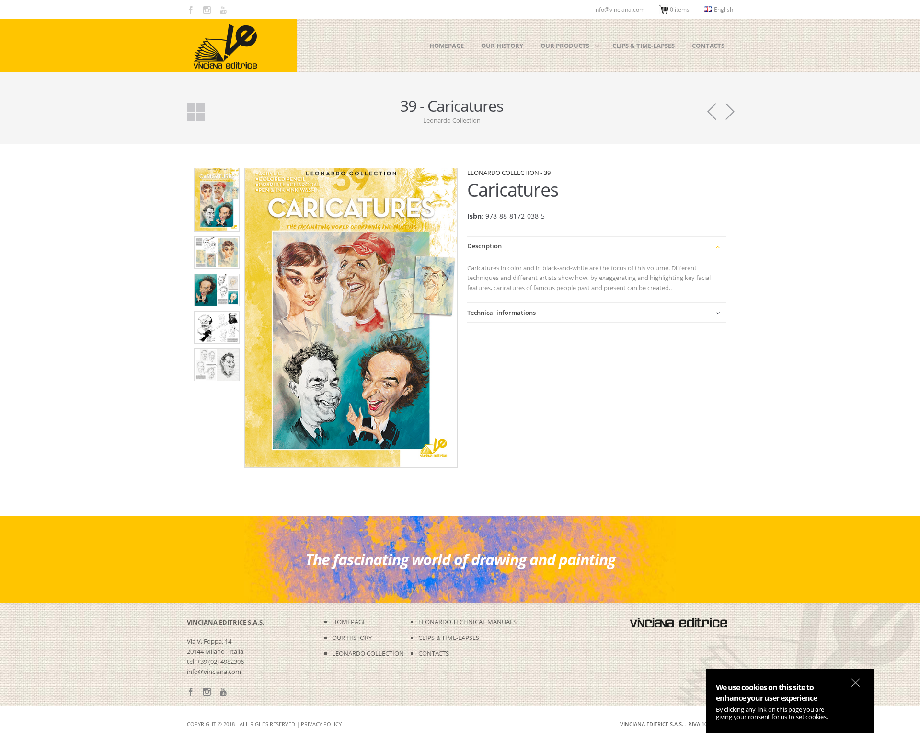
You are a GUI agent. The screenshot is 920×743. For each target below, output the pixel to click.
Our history (502, 45)
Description (484, 246)
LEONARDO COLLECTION (368, 653)
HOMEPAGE (349, 621)
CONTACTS (433, 653)
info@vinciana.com (214, 671)
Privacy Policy (321, 724)
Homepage (446, 45)
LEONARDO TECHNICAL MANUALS (467, 621)
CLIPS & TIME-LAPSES (448, 637)
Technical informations (501, 312)
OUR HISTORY (352, 637)
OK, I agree (855, 682)
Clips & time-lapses (643, 45)
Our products (564, 45)
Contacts (708, 45)
